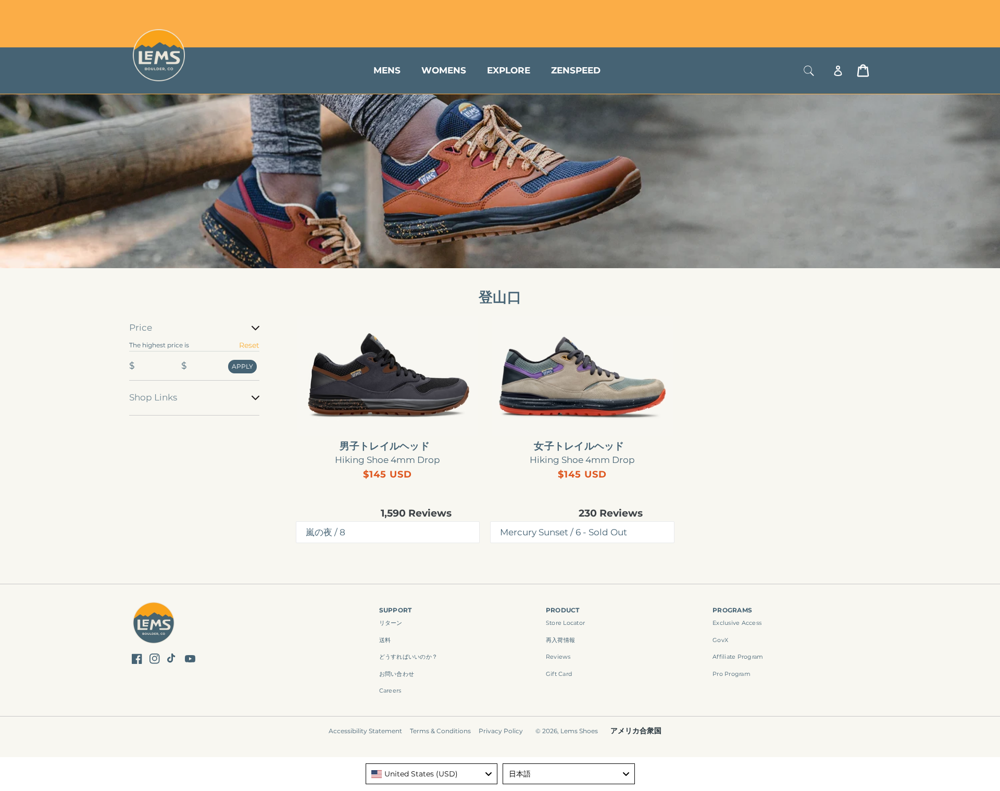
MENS (387, 70)
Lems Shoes (579, 731)
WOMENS (443, 70)
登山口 (500, 297)
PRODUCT (563, 610)
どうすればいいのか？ (408, 656)
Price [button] (140, 327)
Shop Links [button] (153, 397)
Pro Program (731, 673)
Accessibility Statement (365, 731)
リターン (391, 622)
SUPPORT (395, 610)
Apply (242, 366)
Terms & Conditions (440, 731)
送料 (385, 640)
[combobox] (432, 773)
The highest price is (159, 345)
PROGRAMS (732, 610)
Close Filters (152, 315)
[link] (388, 376)
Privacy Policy (501, 731)
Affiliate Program (737, 656)
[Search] (808, 70)
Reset (249, 345)
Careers (390, 690)
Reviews (558, 656)
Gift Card (559, 673)
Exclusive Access (736, 622)
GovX (720, 640)
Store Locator (799, 12)
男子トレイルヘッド (385, 446)
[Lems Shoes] (154, 624)
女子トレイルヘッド (579, 446)
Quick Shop (393, 418)
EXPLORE (508, 70)
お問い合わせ (397, 673)
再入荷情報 (560, 640)
